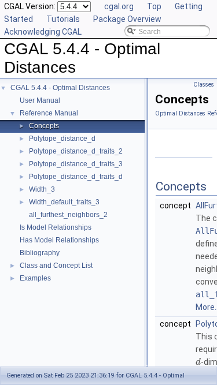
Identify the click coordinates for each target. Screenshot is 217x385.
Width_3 (42, 189)
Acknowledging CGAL (43, 31)
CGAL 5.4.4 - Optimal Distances (60, 88)
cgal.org (119, 6)
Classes (203, 84)
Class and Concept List (56, 265)
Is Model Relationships (55, 227)
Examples (35, 278)
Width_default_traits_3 (64, 202)
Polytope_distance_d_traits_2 (76, 151)
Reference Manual (49, 113)
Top (154, 6)
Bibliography (40, 253)
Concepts (44, 126)
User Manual (40, 100)
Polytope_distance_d (62, 138)
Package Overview (127, 19)
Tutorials (63, 19)
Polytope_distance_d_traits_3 (76, 164)
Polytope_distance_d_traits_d (76, 177)
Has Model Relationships (59, 240)
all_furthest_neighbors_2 (68, 215)
